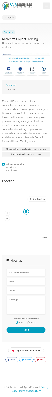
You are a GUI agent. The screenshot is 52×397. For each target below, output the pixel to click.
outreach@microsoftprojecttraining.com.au (27, 149)
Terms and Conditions (30, 391)
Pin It (41, 360)
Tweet (27, 360)
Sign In (10, 17)
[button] (7, 213)
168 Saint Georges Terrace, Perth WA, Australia (23, 45)
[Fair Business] (17, 5)
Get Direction (39, 199)
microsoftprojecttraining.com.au (27, 154)
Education (8, 32)
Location (10, 89)
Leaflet (44, 237)
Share (12, 360)
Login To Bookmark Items (28, 351)
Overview (11, 85)
